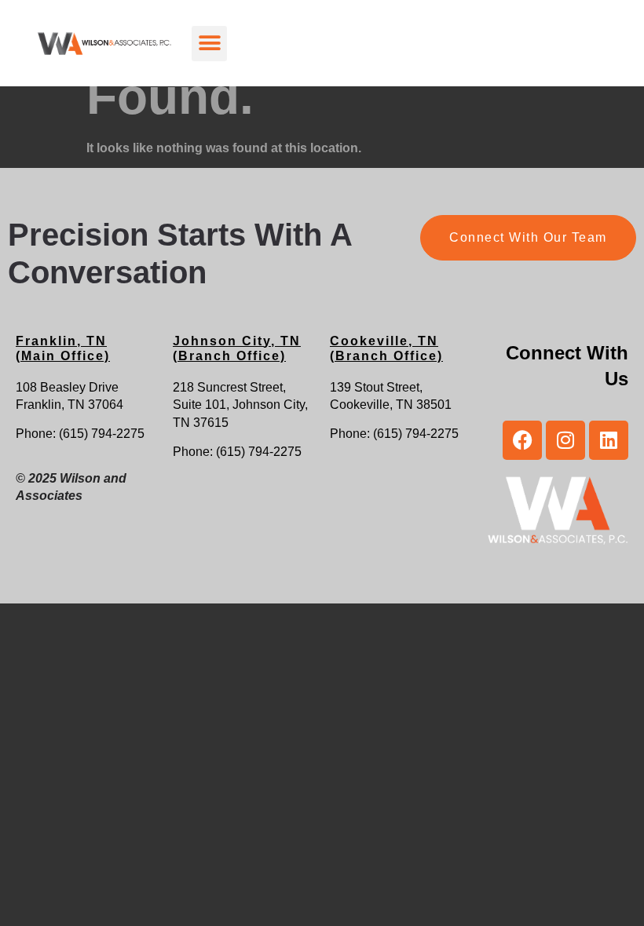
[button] (209, 43)
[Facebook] (522, 440)
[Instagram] (565, 440)
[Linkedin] (608, 440)
